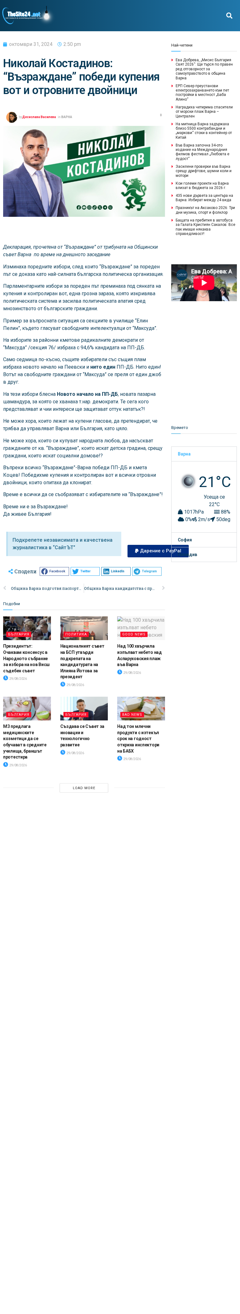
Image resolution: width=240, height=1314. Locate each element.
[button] (229, 16)
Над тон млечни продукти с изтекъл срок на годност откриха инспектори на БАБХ (138, 738)
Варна (184, 453)
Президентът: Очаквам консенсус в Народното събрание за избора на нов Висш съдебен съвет (26, 658)
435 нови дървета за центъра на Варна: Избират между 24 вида (204, 197)
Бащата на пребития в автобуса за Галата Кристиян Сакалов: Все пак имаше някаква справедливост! (205, 227)
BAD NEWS (132, 715)
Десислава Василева (39, 117)
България (18, 634)
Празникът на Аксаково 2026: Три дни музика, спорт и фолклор (205, 210)
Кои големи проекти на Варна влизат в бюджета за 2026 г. (202, 185)
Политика (76, 634)
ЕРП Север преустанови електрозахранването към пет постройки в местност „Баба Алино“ (202, 93)
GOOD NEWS (134, 634)
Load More (84, 788)
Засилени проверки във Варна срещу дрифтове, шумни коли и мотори (204, 171)
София (185, 539)
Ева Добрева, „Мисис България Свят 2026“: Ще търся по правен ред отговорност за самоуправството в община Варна (204, 69)
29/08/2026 (18, 678)
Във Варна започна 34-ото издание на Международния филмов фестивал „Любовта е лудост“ (202, 152)
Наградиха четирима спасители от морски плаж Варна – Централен (204, 111)
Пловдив (187, 554)
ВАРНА (66, 117)
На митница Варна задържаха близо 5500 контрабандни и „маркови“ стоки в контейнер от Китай (204, 131)
